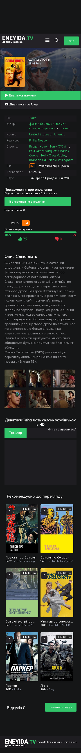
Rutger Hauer (38, 146)
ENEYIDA (17, 39)
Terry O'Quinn (59, 146)
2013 (8, 689)
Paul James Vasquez (43, 151)
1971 (8, 625)
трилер (64, 128)
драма (59, 124)
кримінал (49, 128)
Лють (44, 686)
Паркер (11, 686)
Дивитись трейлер (23, 104)
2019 (43, 625)
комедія (34, 128)
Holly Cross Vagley (53, 155)
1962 (9, 561)
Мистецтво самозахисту (56, 621)
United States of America (47, 134)
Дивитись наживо (22, 95)
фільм (33, 124)
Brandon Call (38, 160)
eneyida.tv (43, 742)
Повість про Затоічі (21, 557)
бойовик (46, 124)
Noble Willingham (61, 160)
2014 (43, 689)
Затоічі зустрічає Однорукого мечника (22, 621)
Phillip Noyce (38, 140)
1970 (43, 561)
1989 (32, 118)
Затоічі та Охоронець (56, 557)
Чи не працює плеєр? (62, 429)
